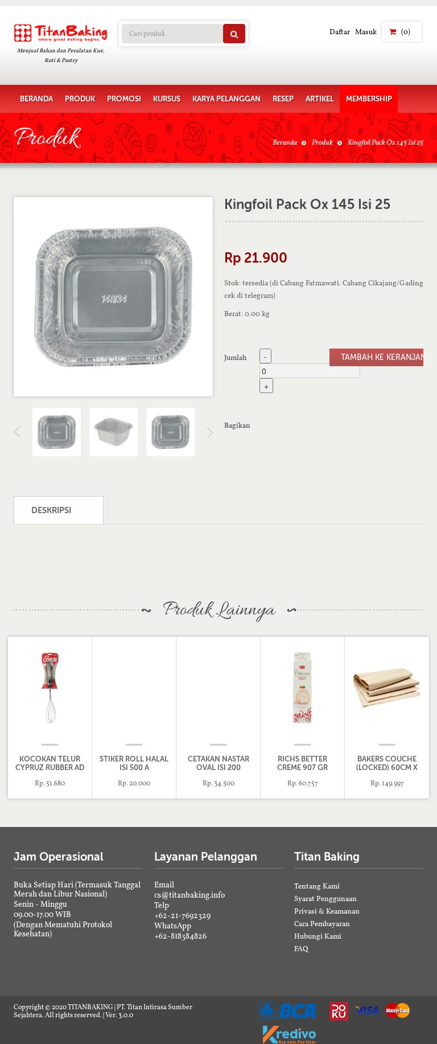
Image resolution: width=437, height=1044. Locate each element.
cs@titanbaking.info (189, 894)
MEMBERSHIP (369, 99)
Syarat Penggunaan (325, 898)
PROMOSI (124, 99)
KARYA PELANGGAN (226, 99)
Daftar (339, 31)
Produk (322, 142)
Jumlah (235, 357)
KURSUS (166, 99)
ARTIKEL (320, 99)
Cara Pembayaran (322, 923)
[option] (113, 296)
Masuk (366, 31)
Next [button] (210, 432)
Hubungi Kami (317, 936)
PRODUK (80, 99)
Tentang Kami (317, 886)
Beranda (285, 142)
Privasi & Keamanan (327, 911)
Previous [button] (16, 432)
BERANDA (36, 99)
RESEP (283, 99)
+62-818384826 (180, 935)
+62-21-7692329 (182, 915)
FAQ (301, 948)
